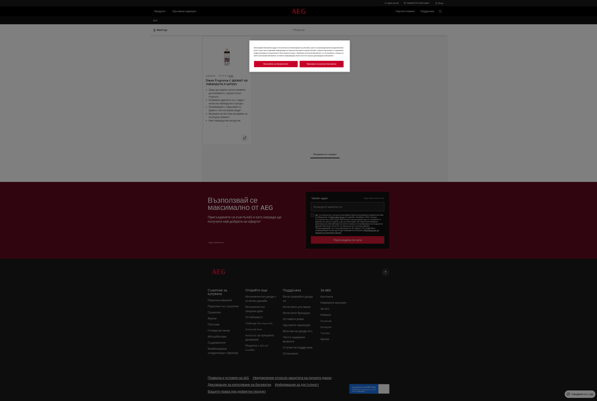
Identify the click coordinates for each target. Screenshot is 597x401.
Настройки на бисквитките (275, 64)
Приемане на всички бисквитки (321, 64)
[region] (299, 56)
